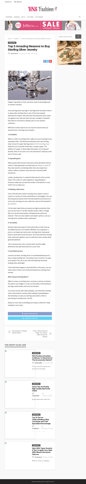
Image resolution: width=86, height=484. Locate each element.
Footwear (39, 17)
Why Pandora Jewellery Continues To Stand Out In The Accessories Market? (42, 358)
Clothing (30, 17)
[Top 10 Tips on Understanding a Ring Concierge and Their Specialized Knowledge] (20, 425)
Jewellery (12, 42)
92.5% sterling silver (42, 144)
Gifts (23, 17)
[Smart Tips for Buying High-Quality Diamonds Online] (20, 394)
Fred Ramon (35, 428)
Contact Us (8, 2)
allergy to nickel (43, 165)
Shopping (9, 17)
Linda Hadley (38, 363)
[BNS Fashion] (43, 9)
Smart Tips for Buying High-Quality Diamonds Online (41, 389)
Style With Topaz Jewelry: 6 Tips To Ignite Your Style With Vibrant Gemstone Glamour (42, 451)
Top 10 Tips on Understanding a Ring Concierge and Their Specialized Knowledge (41, 421)
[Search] (79, 17)
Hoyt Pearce (14, 53)
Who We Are (18, 2)
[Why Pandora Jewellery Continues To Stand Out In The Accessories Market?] (20, 363)
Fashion (17, 17)
